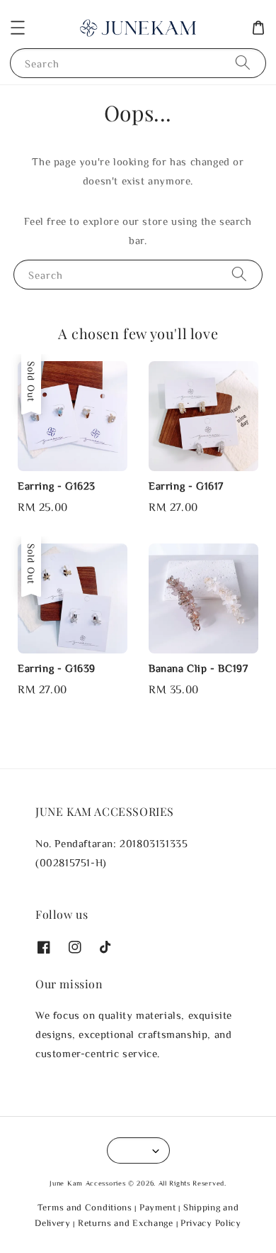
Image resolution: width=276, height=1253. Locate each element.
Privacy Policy (210, 1222)
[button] (17, 27)
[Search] (242, 63)
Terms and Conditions (85, 1207)
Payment (157, 1207)
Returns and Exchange (125, 1222)
